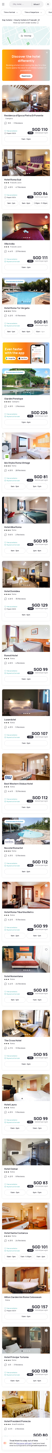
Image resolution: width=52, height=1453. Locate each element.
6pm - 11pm (37, 1192)
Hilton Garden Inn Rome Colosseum (26, 1294)
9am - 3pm (15, 486)
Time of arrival (9, 12)
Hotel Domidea (26, 591)
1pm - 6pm (37, 1381)
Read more (26, 76)
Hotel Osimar (26, 1168)
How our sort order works (24, 22)
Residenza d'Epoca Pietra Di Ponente (26, 115)
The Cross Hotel (26, 1040)
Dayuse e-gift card (24, 1443)
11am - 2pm (41, 1256)
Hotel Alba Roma (26, 527)
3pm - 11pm (37, 486)
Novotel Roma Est (26, 847)
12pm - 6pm (26, 422)
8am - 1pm (11, 331)
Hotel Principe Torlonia (26, 1357)
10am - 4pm (40, 331)
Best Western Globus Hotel (26, 783)
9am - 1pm (11, 203)
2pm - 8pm (37, 551)
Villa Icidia (26, 243)
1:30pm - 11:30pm (40, 203)
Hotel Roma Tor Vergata (26, 307)
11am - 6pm (26, 807)
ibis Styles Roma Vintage (26, 462)
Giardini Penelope (26, 398)
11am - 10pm (26, 139)
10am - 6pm (26, 1064)
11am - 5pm (26, 743)
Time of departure (32, 12)
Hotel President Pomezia (26, 1421)
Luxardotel (26, 719)
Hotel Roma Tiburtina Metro (26, 912)
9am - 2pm (26, 871)
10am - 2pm (26, 267)
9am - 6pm (26, 203)
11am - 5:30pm (26, 1256)
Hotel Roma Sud (26, 179)
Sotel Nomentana (26, 976)
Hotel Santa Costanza (26, 1233)
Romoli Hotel (26, 655)
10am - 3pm (37, 1128)
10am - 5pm (26, 1316)
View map (27, 36)
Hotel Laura (26, 1104)
